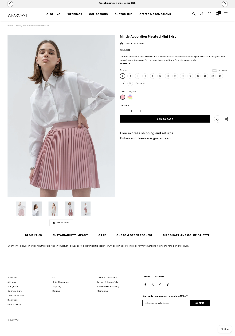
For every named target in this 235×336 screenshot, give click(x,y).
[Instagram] (153, 284)
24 (213, 76)
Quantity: (124, 105)
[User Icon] (202, 14)
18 (190, 76)
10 (160, 76)
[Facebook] (145, 284)
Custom (140, 83)
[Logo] (17, 15)
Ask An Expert (63, 222)
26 (220, 76)
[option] (118, 3)
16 (183, 76)
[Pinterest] (160, 284)
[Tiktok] (168, 284)
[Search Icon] (194, 13)
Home (10, 25)
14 (175, 76)
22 (205, 76)
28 (122, 83)
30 (130, 83)
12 (168, 76)
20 (198, 76)
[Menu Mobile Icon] (225, 14)
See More (125, 63)
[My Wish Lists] (209, 13)
